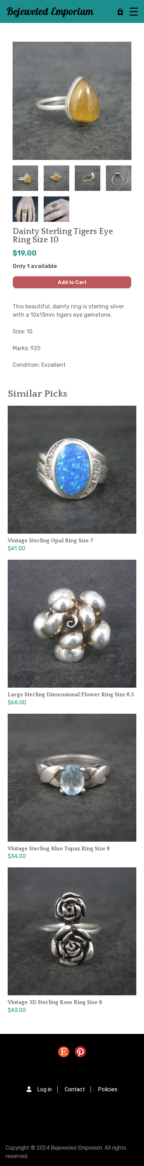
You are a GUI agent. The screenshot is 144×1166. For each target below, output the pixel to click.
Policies (107, 1089)
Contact (75, 1089)
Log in (44, 1089)
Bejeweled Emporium (49, 12)
